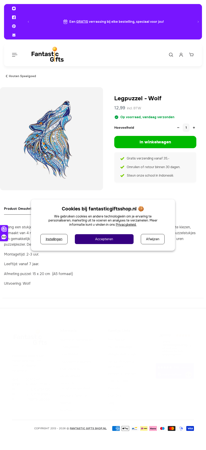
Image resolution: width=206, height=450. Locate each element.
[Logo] (47, 54)
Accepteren (104, 239)
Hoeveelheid (124, 127)
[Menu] (14, 55)
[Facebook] (13, 17)
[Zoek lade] (171, 54)
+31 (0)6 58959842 (39, 394)
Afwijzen (152, 239)
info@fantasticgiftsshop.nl (44, 399)
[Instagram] (13, 8)
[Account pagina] (181, 54)
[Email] (13, 35)
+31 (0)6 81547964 (39, 389)
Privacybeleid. (126, 224)
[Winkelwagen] (191, 54)
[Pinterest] (13, 26)
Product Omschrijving (21, 209)
